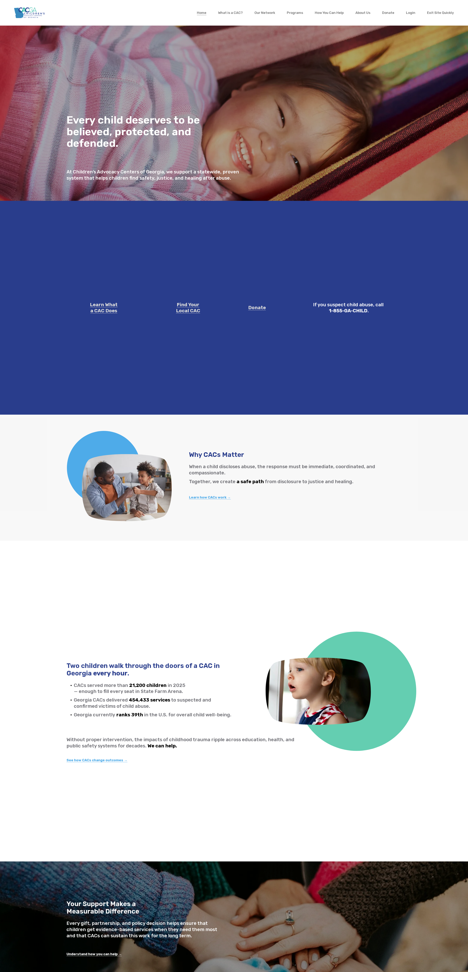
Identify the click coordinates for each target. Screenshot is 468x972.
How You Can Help (329, 13)
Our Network (264, 13)
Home (201, 13)
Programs (295, 13)
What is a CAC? (230, 13)
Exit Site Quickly (440, 13)
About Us (362, 13)
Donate (388, 13)
